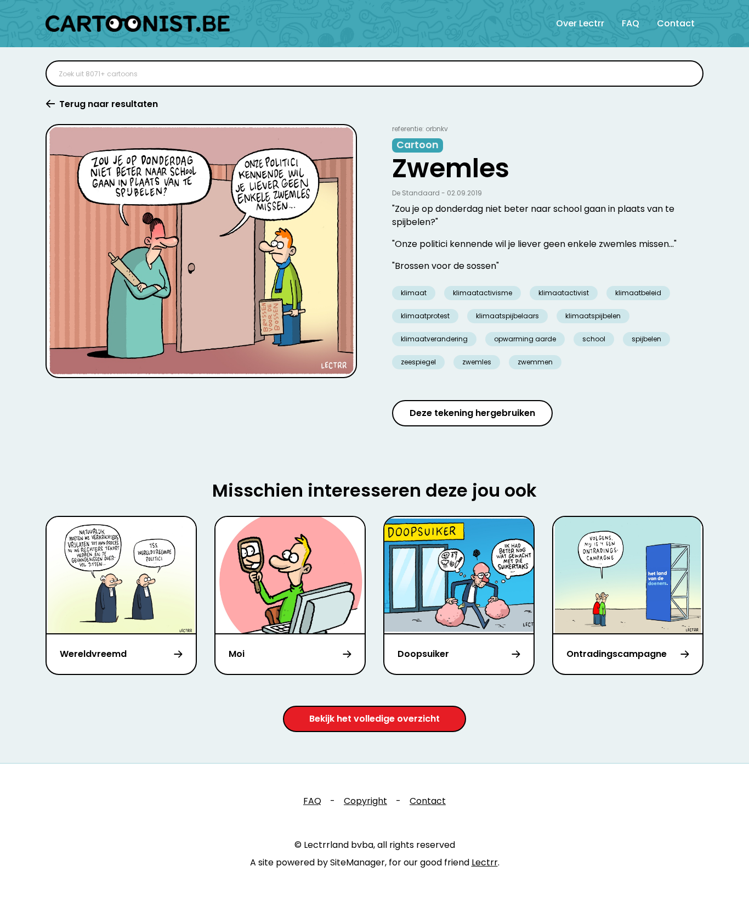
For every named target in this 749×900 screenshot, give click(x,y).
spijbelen (646, 339)
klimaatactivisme (482, 292)
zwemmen (535, 362)
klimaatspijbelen (593, 315)
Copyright (365, 801)
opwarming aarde (525, 339)
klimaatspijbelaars (507, 315)
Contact (676, 23)
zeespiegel (418, 362)
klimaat (414, 292)
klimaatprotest (425, 315)
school (593, 339)
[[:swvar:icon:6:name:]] (688, 73)
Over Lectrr (580, 23)
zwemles (476, 362)
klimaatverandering (434, 339)
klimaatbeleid (638, 292)
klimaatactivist (563, 292)
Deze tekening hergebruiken (472, 413)
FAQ (630, 23)
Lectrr (485, 862)
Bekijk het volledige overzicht (374, 718)
